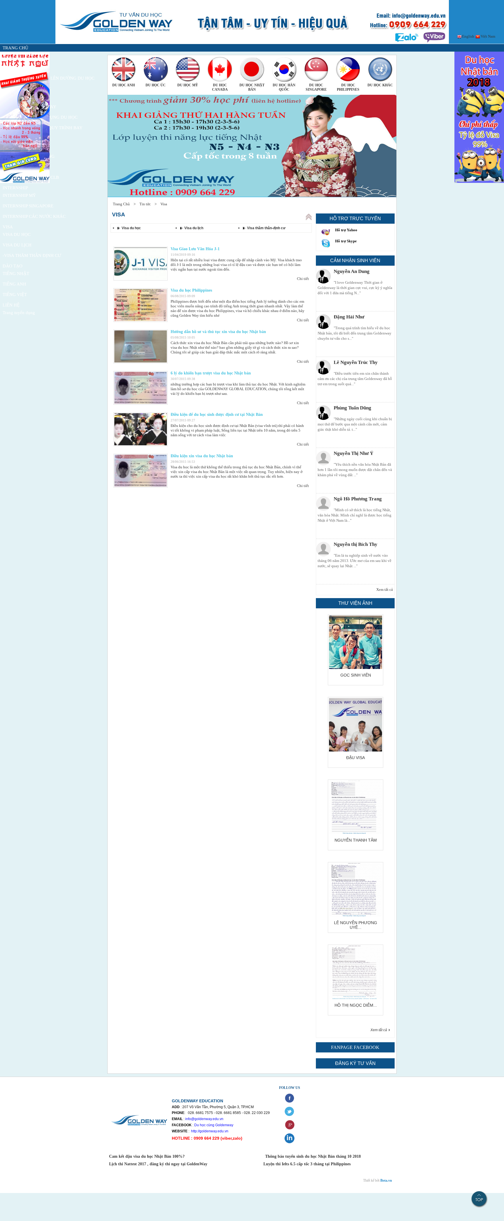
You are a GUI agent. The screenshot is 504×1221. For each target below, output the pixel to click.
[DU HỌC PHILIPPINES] (348, 69)
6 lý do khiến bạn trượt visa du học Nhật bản (211, 373)
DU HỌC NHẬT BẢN (252, 87)
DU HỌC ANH (123, 85)
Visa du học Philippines (191, 290)
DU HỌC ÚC (156, 85)
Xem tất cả (384, 589)
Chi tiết (303, 278)
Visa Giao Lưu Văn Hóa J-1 (195, 249)
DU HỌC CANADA (220, 87)
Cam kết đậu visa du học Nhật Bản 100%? (147, 1156)
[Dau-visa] (355, 750)
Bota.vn (386, 1180)
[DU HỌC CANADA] (220, 69)
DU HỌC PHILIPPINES (348, 87)
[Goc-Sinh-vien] (355, 667)
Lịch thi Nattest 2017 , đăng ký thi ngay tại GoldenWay (158, 1164)
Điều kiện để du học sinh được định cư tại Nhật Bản (217, 414)
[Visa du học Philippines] (140, 305)
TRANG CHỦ (15, 47)
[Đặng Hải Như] (323, 321)
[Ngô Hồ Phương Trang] (323, 503)
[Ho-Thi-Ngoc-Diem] (355, 998)
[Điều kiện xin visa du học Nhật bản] (140, 471)
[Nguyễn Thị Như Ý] (323, 458)
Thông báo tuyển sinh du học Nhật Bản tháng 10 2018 (313, 1156)
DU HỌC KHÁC (380, 85)
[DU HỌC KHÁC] (380, 69)
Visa (163, 204)
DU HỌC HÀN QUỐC (284, 87)
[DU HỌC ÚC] (156, 69)
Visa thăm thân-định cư (266, 228)
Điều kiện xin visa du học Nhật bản (202, 456)
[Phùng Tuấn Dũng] (323, 412)
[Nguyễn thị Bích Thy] (323, 549)
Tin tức (145, 204)
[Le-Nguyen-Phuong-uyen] (355, 915)
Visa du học (131, 228)
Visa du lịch (193, 228)
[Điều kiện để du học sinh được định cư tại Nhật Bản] (140, 429)
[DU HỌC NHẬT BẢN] (252, 69)
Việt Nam (487, 36)
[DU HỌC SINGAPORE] (316, 69)
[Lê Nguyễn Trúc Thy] (323, 367)
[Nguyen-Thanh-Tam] (355, 833)
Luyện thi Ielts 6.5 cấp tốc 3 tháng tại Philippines (306, 1164)
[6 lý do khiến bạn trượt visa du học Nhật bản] (140, 388)
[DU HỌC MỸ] (188, 69)
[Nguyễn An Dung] (323, 276)
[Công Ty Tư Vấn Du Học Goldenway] (252, 42)
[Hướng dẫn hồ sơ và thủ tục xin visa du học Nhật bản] (140, 346)
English (467, 36)
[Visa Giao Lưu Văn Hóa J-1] (140, 264)
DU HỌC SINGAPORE (316, 87)
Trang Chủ (121, 204)
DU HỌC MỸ (187, 85)
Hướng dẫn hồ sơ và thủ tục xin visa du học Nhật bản (218, 332)
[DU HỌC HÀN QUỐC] (284, 69)
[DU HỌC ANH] (124, 69)
